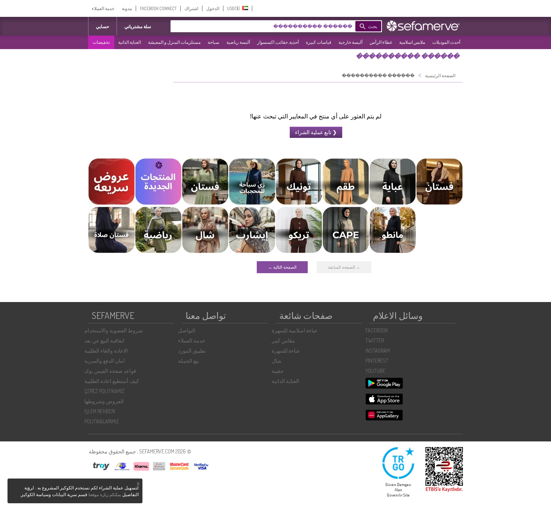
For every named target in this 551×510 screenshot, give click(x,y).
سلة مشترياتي (137, 26)
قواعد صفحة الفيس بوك (110, 371)
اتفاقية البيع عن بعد (104, 340)
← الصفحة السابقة (344, 267)
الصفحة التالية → (282, 267)
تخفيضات (101, 42)
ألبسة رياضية (238, 42)
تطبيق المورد (192, 350)
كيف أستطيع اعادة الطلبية (111, 381)
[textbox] (273, 26)
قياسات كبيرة (318, 42)
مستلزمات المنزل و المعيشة (174, 42)
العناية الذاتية (129, 42)
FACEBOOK (376, 330)
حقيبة (278, 371)
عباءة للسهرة (286, 350)
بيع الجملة (188, 360)
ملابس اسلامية (412, 42)
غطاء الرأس (381, 42)
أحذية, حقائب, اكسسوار (278, 42)
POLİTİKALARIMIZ (101, 421)
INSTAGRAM (377, 350)
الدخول (212, 8)
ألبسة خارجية (350, 42)
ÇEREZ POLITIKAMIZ (104, 391)
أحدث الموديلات (446, 42)
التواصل (186, 330)
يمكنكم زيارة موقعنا (104, 494)
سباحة (213, 42)
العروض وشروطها (104, 401)
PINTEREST (376, 360)
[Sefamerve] (424, 25)
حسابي (102, 26)
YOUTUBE (375, 371)
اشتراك (191, 8)
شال (276, 360)
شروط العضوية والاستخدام (113, 330)
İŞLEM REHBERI (99, 411)
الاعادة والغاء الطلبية (106, 350)
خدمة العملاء (103, 8)
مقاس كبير (283, 340)
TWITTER (374, 340)
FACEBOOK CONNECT (158, 8)
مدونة (127, 8)
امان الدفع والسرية (104, 360)
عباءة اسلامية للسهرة (294, 330)
